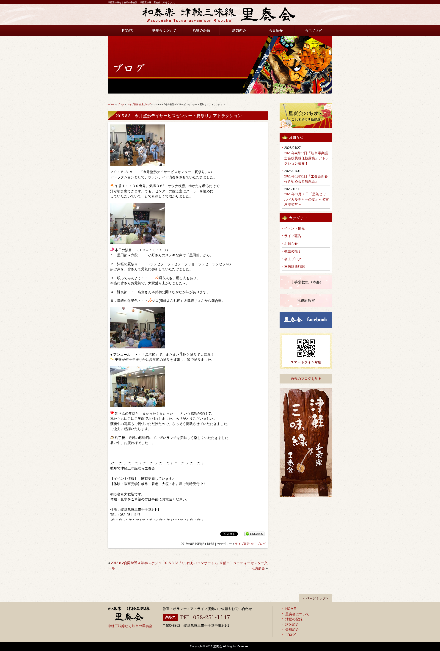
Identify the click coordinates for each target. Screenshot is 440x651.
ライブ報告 (132, 104)
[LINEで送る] (254, 534)
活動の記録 (201, 30)
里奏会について (163, 30)
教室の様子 (292, 251)
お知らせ (291, 244)
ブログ (120, 104)
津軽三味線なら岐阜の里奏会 (130, 626)
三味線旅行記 (294, 266)
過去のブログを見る (306, 379)
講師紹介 (238, 30)
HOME (126, 30)
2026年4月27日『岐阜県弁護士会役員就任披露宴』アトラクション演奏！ (306, 158)
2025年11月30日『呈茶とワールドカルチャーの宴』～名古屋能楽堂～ (306, 199)
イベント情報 (294, 228)
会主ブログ (313, 30)
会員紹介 (275, 30)
